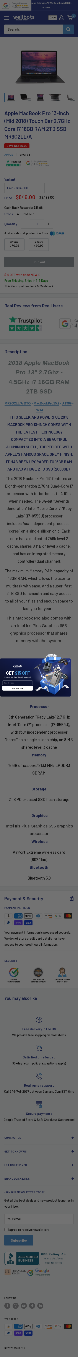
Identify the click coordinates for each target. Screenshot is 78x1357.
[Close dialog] (68, 661)
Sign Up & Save (17, 688)
